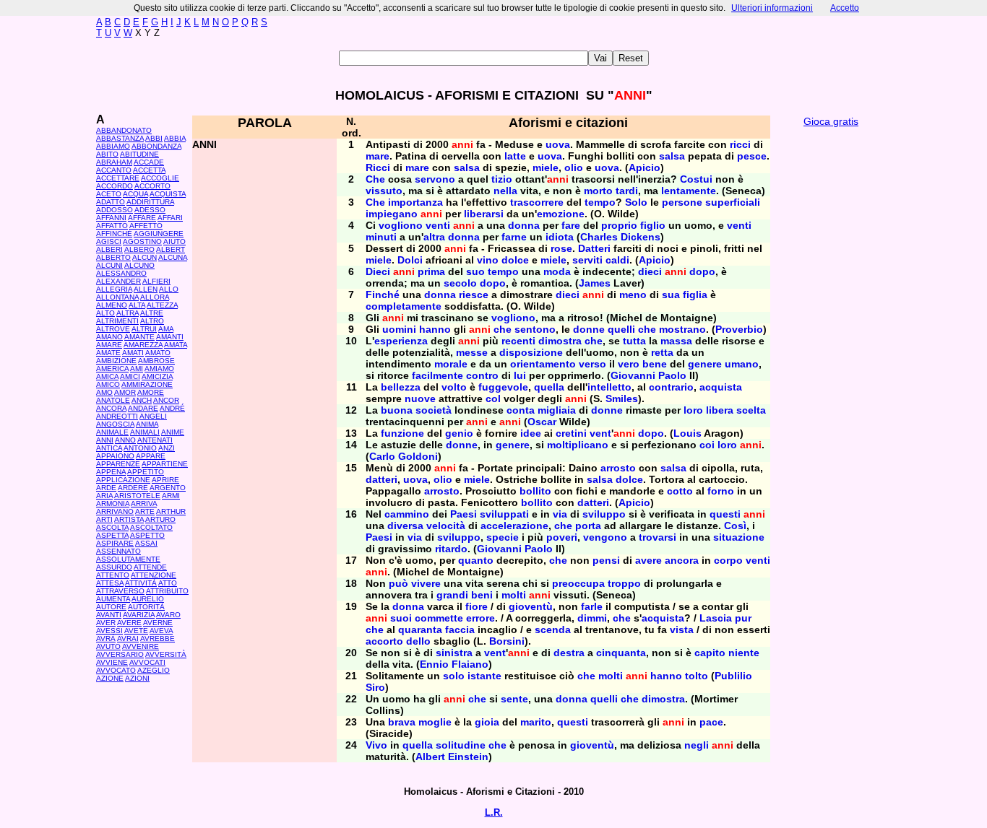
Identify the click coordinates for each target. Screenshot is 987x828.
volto (454, 387)
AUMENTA (113, 599)
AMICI (130, 376)
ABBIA (175, 138)
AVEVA (161, 631)
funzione (402, 433)
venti (438, 225)
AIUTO (174, 241)
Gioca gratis (830, 121)
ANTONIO (140, 448)
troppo (624, 583)
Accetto (844, 8)
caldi (617, 260)
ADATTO (110, 202)
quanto (476, 560)
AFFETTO (146, 226)
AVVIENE (112, 662)
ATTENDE (150, 567)
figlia (695, 294)
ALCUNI (109, 265)
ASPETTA (112, 535)
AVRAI (128, 638)
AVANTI (108, 615)
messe (472, 352)
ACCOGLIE (160, 178)
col (493, 398)
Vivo (376, 745)
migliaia (557, 410)
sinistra (454, 652)
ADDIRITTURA (150, 202)
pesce (752, 156)
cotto (680, 491)
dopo (702, 271)
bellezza (401, 387)
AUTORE (111, 607)
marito (535, 722)
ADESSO (149, 210)
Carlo (382, 456)
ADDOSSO (114, 210)
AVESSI (109, 631)
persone (682, 202)
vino (488, 260)
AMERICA (112, 368)
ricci (740, 144)
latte (515, 156)
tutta (634, 341)
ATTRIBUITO (167, 591)
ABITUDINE (139, 154)
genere (705, 364)
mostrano (682, 329)
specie (502, 537)
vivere (426, 583)
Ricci (378, 167)
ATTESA (110, 583)
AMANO (109, 337)
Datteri (594, 248)
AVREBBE (157, 638)
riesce (473, 294)
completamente (403, 306)
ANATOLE (113, 400)
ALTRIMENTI (117, 321)
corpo (728, 560)
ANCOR (166, 400)
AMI (136, 368)
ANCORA (111, 408)
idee (530, 433)
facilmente (437, 375)
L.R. (494, 812)
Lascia (715, 618)
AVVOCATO (116, 670)
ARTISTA (129, 519)
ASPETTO (147, 535)
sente (514, 699)
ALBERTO (113, 257)
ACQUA (135, 194)
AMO (104, 392)
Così (735, 525)
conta (521, 410)
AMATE (108, 353)
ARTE (145, 511)
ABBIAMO (113, 146)
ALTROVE (113, 329)
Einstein (468, 756)
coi (707, 444)
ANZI (166, 448)
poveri (561, 537)
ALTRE (151, 313)
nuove (420, 398)
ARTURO (160, 519)
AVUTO (108, 646)
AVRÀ (106, 638)
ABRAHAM (114, 162)
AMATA (175, 345)
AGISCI (108, 241)
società (433, 410)
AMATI (133, 353)
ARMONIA (112, 503)
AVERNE (158, 623)
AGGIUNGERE (159, 233)
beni (482, 595)
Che (375, 179)
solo (454, 675)
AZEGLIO (153, 670)
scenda (553, 629)
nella (505, 190)
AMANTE (139, 337)
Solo (636, 202)
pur (743, 618)
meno (633, 294)
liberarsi (484, 213)
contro (482, 375)
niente (743, 652)
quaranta (420, 629)
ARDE (106, 488)
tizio (501, 179)
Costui (696, 179)
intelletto (609, 387)
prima (431, 271)
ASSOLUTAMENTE (128, 559)
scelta (751, 410)
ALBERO (139, 249)
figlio (652, 225)
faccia (460, 629)
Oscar (541, 421)
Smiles (621, 398)
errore (480, 618)
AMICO (108, 384)
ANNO (125, 440)
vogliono (401, 225)
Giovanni (633, 375)
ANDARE (143, 408)
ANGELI (153, 416)
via (560, 514)
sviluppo (604, 514)
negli (696, 745)
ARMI (171, 496)
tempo (600, 202)
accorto (384, 641)
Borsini (507, 641)
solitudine (461, 745)
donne (589, 329)
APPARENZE (118, 464)
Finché (383, 294)
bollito (535, 491)
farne (514, 237)
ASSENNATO (118, 551)
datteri (381, 479)
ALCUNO (139, 265)
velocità (445, 525)
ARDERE (133, 488)
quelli (621, 329)
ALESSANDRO (121, 273)
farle (592, 606)
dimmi (592, 618)
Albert (430, 756)
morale (450, 364)
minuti (381, 237)
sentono (535, 329)
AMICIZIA (157, 376)
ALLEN (146, 289)
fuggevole (503, 387)
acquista (720, 387)
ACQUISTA (168, 194)
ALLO (168, 289)
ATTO (167, 583)
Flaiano (470, 664)
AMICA (107, 376)
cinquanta (621, 652)
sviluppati (504, 514)
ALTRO (152, 321)
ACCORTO (152, 186)
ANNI (104, 440)
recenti (518, 341)
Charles (599, 237)
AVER (106, 623)
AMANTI (170, 337)
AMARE (109, 345)
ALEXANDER (118, 281)
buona (397, 410)
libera (719, 410)
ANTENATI (155, 440)
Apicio (644, 167)
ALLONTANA (117, 297)
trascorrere (537, 202)
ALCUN (144, 257)
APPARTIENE (165, 464)
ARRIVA (144, 503)
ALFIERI (156, 281)
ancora (682, 560)
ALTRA (127, 313)
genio (459, 433)
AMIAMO (159, 368)
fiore (476, 606)
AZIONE (110, 678)
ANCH (142, 400)
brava (401, 722)
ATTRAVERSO (120, 591)
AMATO (158, 353)
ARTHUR (171, 511)
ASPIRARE (115, 543)
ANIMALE (112, 432)
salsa (672, 156)
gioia (487, 722)
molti (513, 595)
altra (434, 237)
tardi (627, 190)
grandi (452, 595)
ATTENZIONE (153, 575)
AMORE (150, 392)
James (595, 283)
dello (418, 641)
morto (598, 190)
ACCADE (149, 162)
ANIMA (147, 424)
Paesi (463, 514)
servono (435, 179)
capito (709, 652)
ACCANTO (114, 170)
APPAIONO (115, 456)
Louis (687, 433)
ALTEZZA (162, 305)
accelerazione (514, 525)
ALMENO (111, 305)
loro (693, 410)
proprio (619, 225)
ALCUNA (172, 257)
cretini (571, 433)
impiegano (392, 213)
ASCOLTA (112, 527)
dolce (515, 260)
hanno (435, 329)
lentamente (688, 190)
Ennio (434, 664)
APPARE (150, 456)
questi (725, 514)
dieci (650, 271)
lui (520, 375)
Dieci (378, 271)
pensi (606, 560)
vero (628, 364)
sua (671, 294)
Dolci (410, 260)
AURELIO (148, 599)
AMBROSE (156, 361)
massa (676, 341)
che (503, 329)
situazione (738, 537)
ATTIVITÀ (141, 583)
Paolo (672, 375)
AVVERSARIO (120, 654)
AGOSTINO (142, 241)
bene (654, 364)
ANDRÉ (172, 408)
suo (475, 271)
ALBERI (109, 249)
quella (549, 387)
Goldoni (418, 456)
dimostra (560, 341)
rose (561, 248)
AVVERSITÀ (165, 654)
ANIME (172, 432)
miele (546, 167)
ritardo (451, 548)
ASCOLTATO (151, 527)
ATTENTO (112, 575)
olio (573, 167)
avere (648, 560)
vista (682, 629)
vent (600, 433)
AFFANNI (111, 218)
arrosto (618, 468)
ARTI (104, 519)
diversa (405, 525)
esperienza (401, 341)
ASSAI (146, 543)
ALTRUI (144, 329)
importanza (415, 202)
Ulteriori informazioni (772, 8)
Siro (375, 687)
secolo (460, 283)
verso (592, 364)
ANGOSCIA (115, 424)
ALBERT (170, 249)
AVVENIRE (140, 646)
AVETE (136, 631)
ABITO (107, 154)
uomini (399, 329)
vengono (605, 537)
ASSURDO (114, 567)
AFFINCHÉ (114, 233)
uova (558, 144)
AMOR (125, 392)
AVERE (129, 623)
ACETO (108, 194)
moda (557, 271)
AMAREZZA (143, 345)
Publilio (733, 675)
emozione (561, 213)
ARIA (104, 496)
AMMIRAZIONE (147, 384)
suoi (401, 618)
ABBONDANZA (156, 146)
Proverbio (739, 329)
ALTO (105, 313)
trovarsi (657, 537)
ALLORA (154, 297)
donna (524, 225)
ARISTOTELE (137, 496)
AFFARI (170, 218)
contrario (671, 387)
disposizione (531, 352)
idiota (560, 237)
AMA (165, 329)
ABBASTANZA (120, 138)
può (398, 583)
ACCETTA (149, 170)
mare (377, 156)
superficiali (732, 202)
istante (484, 675)
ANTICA (109, 448)
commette (439, 618)
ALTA (137, 305)
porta (588, 525)
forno (720, 491)
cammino (406, 514)
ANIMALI (145, 432)
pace (711, 722)
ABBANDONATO (124, 130)
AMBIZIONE (116, 361)
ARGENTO (168, 488)
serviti (587, 260)
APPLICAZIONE (123, 480)
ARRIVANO (115, 511)
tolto (696, 675)
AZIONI (137, 678)
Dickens (640, 237)
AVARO (168, 615)
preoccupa (578, 583)
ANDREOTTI (117, 416)
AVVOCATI (147, 662)
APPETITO (145, 472)
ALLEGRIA (114, 289)
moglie (435, 722)
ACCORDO (114, 186)
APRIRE (165, 480)
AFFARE (142, 218)
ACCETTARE (117, 178)
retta (662, 352)
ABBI (154, 138)
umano (742, 364)
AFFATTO (112, 226)
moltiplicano (577, 444)
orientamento (543, 364)
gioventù (531, 606)
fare (570, 225)
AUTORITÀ (146, 607)
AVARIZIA (139, 615)
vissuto (384, 190)
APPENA (111, 472)
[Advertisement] (831, 353)
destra (569, 652)
